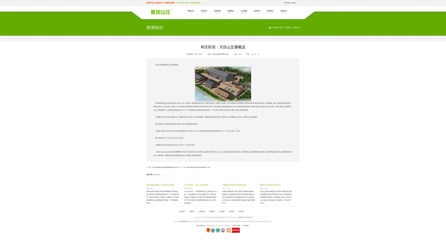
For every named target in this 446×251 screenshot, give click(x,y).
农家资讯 (257, 12)
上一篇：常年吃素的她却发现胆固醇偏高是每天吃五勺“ (163, 167)
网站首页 (191, 12)
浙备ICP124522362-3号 (246, 217)
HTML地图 (236, 225)
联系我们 (270, 12)
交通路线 (230, 12)
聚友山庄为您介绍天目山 (270, 185)
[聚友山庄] (160, 12)
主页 (281, 27)
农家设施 (217, 12)
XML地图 (246, 225)
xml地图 (293, 3)
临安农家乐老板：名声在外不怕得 (160, 185)
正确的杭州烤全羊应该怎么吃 (234, 185)
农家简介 (204, 12)
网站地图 (287, 3)
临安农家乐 (183, 221)
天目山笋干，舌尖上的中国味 (196, 185)
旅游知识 (296, 27)
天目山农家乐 (155, 3)
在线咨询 (283, 12)
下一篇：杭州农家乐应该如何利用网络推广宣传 (195, 167)
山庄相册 (244, 12)
